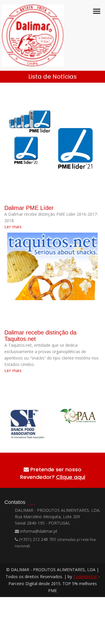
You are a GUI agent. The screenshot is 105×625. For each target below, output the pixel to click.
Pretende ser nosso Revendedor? (52, 473)
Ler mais (13, 226)
